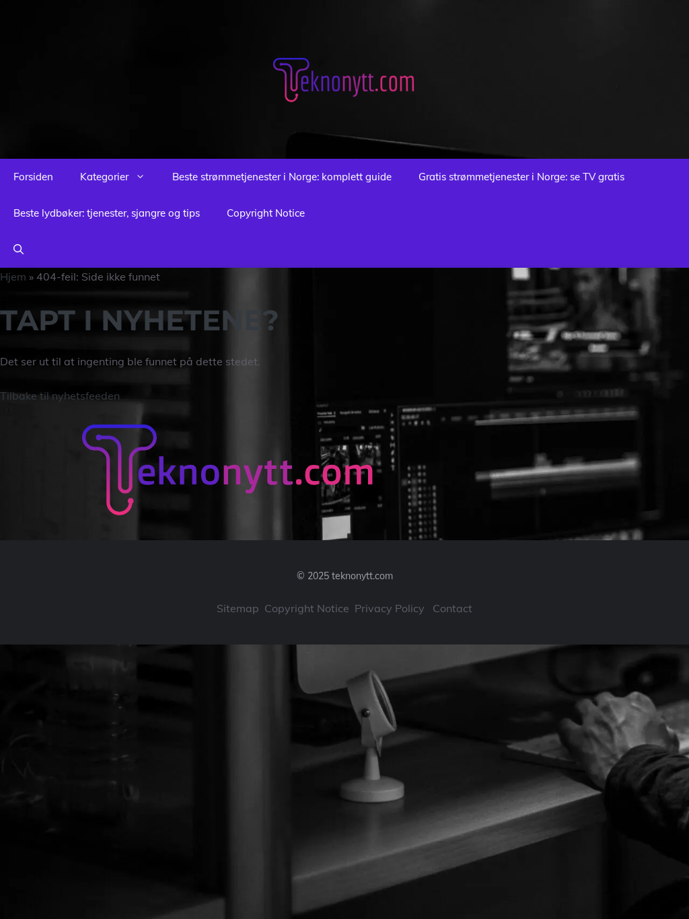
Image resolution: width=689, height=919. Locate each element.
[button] (18, 249)
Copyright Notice (266, 213)
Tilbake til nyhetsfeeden (60, 395)
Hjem (13, 276)
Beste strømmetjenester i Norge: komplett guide (282, 176)
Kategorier (104, 176)
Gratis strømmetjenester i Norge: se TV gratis (521, 176)
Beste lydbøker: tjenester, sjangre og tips (106, 213)
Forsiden (33, 176)
